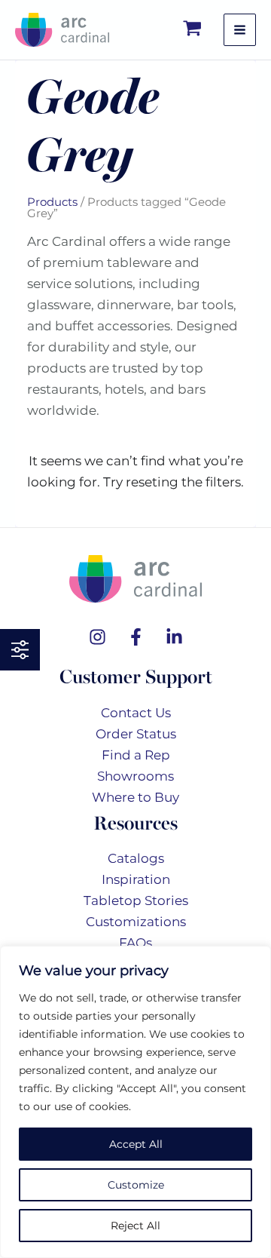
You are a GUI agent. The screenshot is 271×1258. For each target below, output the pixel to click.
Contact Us (136, 712)
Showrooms (135, 776)
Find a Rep (136, 754)
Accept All (136, 1144)
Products (52, 202)
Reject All (135, 1225)
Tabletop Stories (136, 900)
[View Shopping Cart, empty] (193, 30)
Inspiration (136, 879)
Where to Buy (135, 797)
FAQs (135, 942)
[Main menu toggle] (240, 30)
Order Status (136, 733)
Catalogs (136, 858)
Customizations (136, 921)
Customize (136, 1185)
